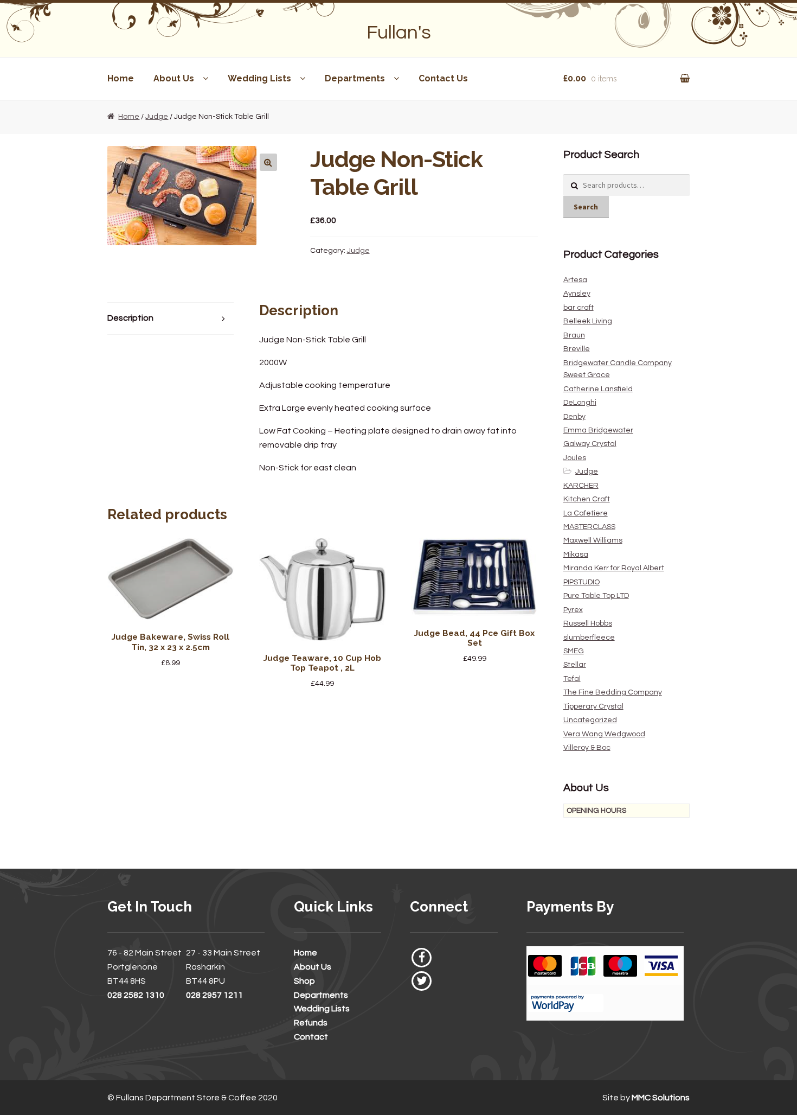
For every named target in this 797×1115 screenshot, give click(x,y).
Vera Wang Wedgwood (604, 734)
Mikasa (575, 554)
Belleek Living (587, 321)
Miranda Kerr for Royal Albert (613, 568)
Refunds (310, 1022)
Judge (156, 116)
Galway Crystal (589, 444)
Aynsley (576, 293)
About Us (173, 78)
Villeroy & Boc (586, 747)
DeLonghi (579, 402)
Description (130, 318)
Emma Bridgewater (598, 430)
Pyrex (573, 610)
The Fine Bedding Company (612, 692)
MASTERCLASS (589, 527)
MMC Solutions (661, 1097)
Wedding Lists (259, 78)
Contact (311, 1037)
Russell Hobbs (587, 623)
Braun (574, 335)
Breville (576, 349)
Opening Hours (596, 810)
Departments (355, 78)
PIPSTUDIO (581, 582)
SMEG (573, 651)
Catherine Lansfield (598, 389)
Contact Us (443, 78)
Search (586, 207)
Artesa (575, 280)
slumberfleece (589, 637)
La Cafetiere (585, 513)
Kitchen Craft (586, 499)
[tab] (170, 319)
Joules (574, 458)
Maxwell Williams (592, 540)
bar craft (578, 307)
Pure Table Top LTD (596, 596)
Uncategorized (590, 720)
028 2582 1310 (135, 995)
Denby (574, 416)
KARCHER (581, 485)
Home (120, 78)
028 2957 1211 (214, 995)
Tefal (572, 679)
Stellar (574, 664)
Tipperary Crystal (593, 706)
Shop (304, 981)
